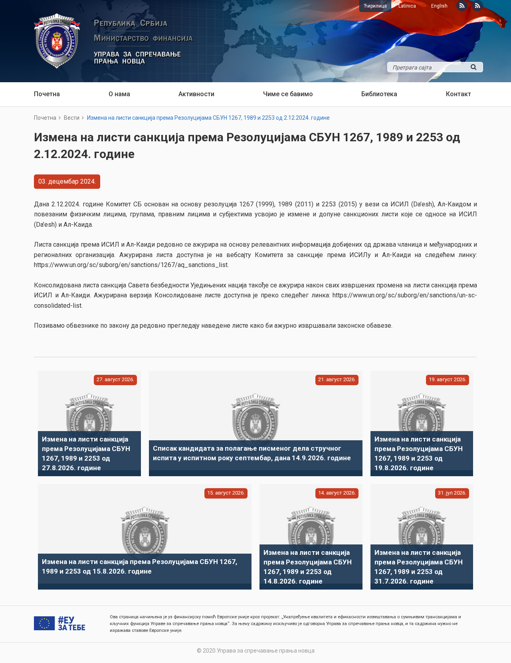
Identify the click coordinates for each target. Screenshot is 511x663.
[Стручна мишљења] (477, 5)
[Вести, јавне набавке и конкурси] (461, 5)
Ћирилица (375, 6)
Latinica (407, 6)
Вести (71, 118)
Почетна (47, 94)
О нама (119, 94)
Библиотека (379, 94)
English (439, 6)
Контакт (458, 94)
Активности (196, 94)
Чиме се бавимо (288, 94)
